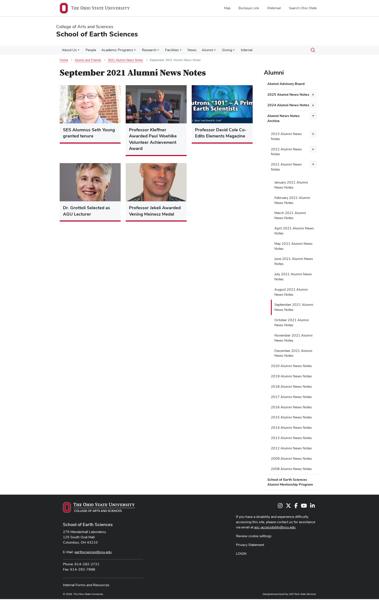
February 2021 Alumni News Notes (292, 200)
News (192, 50)
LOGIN (241, 553)
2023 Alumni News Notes (286, 136)
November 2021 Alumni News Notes (293, 338)
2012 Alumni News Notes (291, 448)
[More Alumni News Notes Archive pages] (313, 115)
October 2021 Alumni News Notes (291, 322)
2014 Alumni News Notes (291, 427)
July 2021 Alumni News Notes (293, 276)
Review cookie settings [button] (254, 536)
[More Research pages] (158, 51)
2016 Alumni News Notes (291, 407)
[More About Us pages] (78, 51)
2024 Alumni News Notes (288, 105)
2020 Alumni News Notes (291, 366)
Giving (227, 50)
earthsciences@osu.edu (93, 552)
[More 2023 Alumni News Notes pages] (313, 133)
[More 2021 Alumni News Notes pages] (313, 164)
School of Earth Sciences (88, 524)
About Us (69, 50)
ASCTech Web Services (302, 594)
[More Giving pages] (234, 51)
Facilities (172, 50)
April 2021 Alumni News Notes (294, 231)
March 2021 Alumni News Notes (290, 215)
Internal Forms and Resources (86, 585)
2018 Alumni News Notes (291, 386)
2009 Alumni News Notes (291, 458)
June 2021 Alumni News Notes (293, 261)
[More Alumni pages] (215, 51)
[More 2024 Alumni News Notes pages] (313, 105)
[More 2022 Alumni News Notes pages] (313, 149)
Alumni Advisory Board (286, 83)
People (91, 50)
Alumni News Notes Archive (283, 118)
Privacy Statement (250, 544)
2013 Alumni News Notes (291, 438)
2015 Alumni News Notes (291, 417)
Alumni (207, 50)
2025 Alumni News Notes (288, 94)
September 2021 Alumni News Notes (293, 307)
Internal (246, 50)
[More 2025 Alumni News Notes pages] (313, 94)
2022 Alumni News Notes (286, 152)
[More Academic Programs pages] (135, 51)
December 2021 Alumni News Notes (293, 353)
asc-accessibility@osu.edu (274, 527)
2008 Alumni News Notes (291, 469)
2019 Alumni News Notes (291, 376)
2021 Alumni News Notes (286, 167)
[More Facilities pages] (180, 51)
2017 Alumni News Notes (291, 397)
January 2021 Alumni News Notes (291, 185)
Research (149, 50)
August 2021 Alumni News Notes (291, 292)
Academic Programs (117, 50)
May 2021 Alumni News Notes (293, 246)
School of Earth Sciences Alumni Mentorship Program (290, 482)
